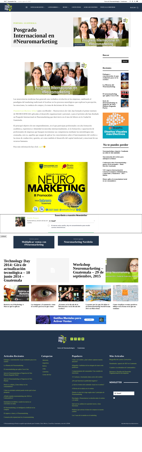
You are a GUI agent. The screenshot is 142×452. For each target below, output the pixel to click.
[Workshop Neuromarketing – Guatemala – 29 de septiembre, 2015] (122, 270)
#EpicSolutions (135, 423)
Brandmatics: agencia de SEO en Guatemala (123, 363)
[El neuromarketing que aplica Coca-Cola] (125, 94)
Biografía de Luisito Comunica (120, 359)
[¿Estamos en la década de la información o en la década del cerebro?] (71, 293)
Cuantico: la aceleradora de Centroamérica (122, 367)
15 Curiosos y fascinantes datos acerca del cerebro (87, 377)
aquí (40, 147)
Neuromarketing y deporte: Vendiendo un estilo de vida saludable (115, 152)
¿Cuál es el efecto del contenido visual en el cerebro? (88, 384)
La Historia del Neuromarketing (109, 86)
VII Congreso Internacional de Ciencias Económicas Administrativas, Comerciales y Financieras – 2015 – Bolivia (115, 172)
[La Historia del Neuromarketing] (125, 85)
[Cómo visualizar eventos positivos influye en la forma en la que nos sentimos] (125, 293)
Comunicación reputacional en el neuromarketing (19, 417)
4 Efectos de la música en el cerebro (83, 388)
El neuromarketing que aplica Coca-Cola (111, 95)
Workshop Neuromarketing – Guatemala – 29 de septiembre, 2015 (88, 270)
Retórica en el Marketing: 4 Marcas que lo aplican (14, 305)
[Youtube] (137, 1)
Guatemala (30, 23)
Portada (18, 23)
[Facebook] (130, 1)
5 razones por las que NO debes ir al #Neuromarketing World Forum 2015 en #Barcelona (98, 306)
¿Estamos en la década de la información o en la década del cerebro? (69, 306)
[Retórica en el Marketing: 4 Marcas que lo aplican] (16, 293)
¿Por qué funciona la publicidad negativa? (84, 381)
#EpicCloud (128, 423)
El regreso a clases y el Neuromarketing (16, 413)
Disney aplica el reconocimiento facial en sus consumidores (115, 180)
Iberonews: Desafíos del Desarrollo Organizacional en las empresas (120, 372)
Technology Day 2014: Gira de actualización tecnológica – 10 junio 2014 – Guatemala (17, 270)
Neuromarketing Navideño (78, 242)
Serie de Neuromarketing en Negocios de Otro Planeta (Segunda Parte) (110, 104)
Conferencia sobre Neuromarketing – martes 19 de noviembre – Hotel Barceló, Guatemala (115, 164)
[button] (134, 7)
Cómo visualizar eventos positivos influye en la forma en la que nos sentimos (125, 306)
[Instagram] (132, 1)
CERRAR (3, 236)
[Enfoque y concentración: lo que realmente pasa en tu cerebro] (125, 76)
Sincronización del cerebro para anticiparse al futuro (113, 157)
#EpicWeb (123, 423)
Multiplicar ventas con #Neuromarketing (34, 243)
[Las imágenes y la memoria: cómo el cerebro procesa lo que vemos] (43, 293)
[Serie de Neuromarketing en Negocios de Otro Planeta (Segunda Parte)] (125, 103)
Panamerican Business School (25, 111)
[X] (135, 1)
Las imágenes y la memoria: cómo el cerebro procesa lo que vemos (43, 305)
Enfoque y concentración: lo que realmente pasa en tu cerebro (111, 76)
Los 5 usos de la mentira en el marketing (84, 415)
